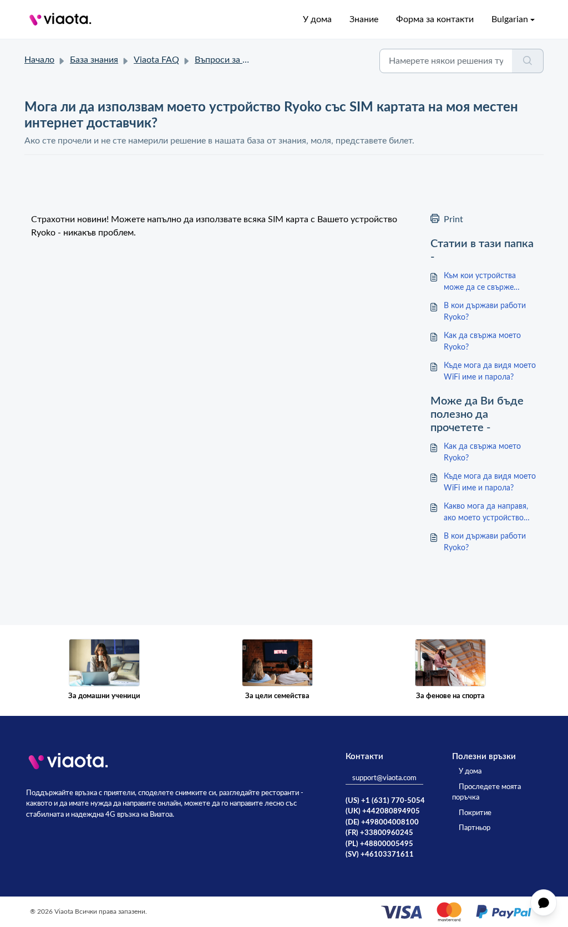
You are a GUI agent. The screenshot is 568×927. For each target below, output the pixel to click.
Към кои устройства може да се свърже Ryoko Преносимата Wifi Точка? (488, 283)
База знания (94, 59)
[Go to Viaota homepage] (60, 19)
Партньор (474, 828)
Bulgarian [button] (509, 19)
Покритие (475, 813)
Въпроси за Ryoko (231, 59)
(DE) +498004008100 (382, 822)
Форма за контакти (435, 19)
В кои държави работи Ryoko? (485, 311)
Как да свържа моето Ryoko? (482, 341)
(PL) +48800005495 (379, 844)
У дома (317, 19)
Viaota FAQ (156, 59)
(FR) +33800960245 (379, 833)
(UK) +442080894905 (383, 811)
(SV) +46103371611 (380, 854)
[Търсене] (528, 61)
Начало (39, 59)
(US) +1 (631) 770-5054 (385, 801)
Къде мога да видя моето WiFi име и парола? (490, 371)
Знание (363, 19)
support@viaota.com (384, 778)
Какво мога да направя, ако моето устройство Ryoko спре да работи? (486, 513)
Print (453, 219)
